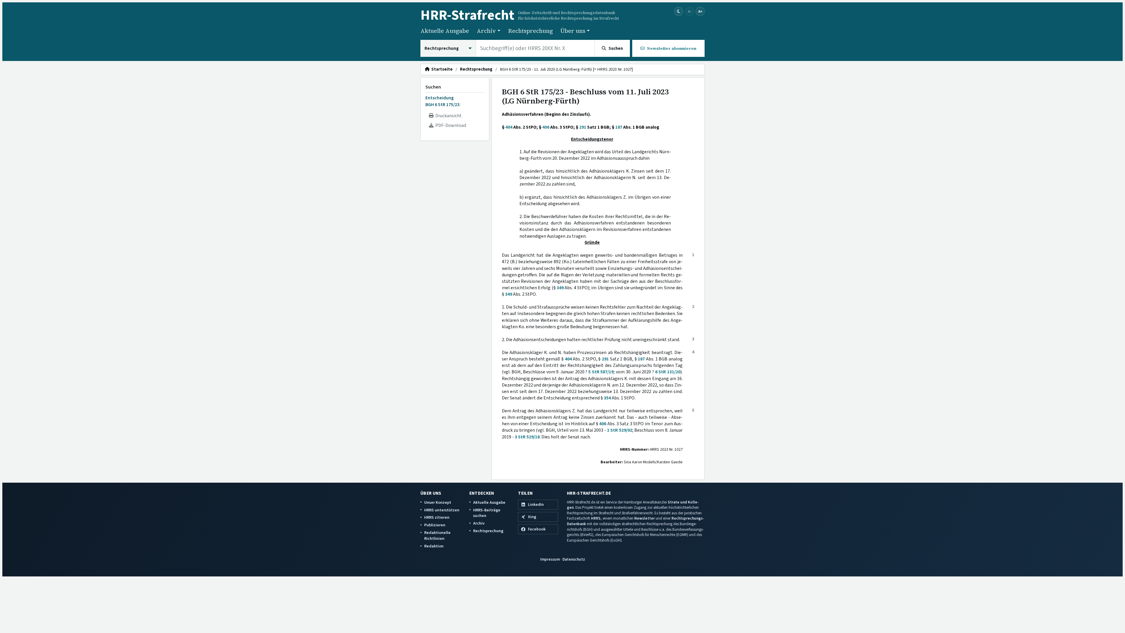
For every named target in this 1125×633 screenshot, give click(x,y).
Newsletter (644, 518)
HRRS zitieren (436, 517)
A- (689, 11)
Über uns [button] (572, 31)
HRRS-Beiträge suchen (486, 513)
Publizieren (434, 525)
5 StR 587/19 (600, 372)
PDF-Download (450, 125)
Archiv (479, 523)
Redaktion (434, 546)
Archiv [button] (486, 31)
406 (545, 127)
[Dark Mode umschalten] (678, 11)
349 (560, 288)
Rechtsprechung (530, 31)
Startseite (441, 69)
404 (508, 127)
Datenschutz (573, 559)
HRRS (596, 518)
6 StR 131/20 (667, 372)
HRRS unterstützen (441, 510)
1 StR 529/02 (619, 430)
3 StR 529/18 (527, 437)
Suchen (433, 87)
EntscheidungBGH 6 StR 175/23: (443, 101)
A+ (700, 11)
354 (607, 398)
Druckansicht (448, 116)
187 (618, 127)
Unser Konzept (437, 502)
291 (582, 127)
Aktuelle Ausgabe (444, 31)
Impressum (550, 559)
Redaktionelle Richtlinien (437, 536)
